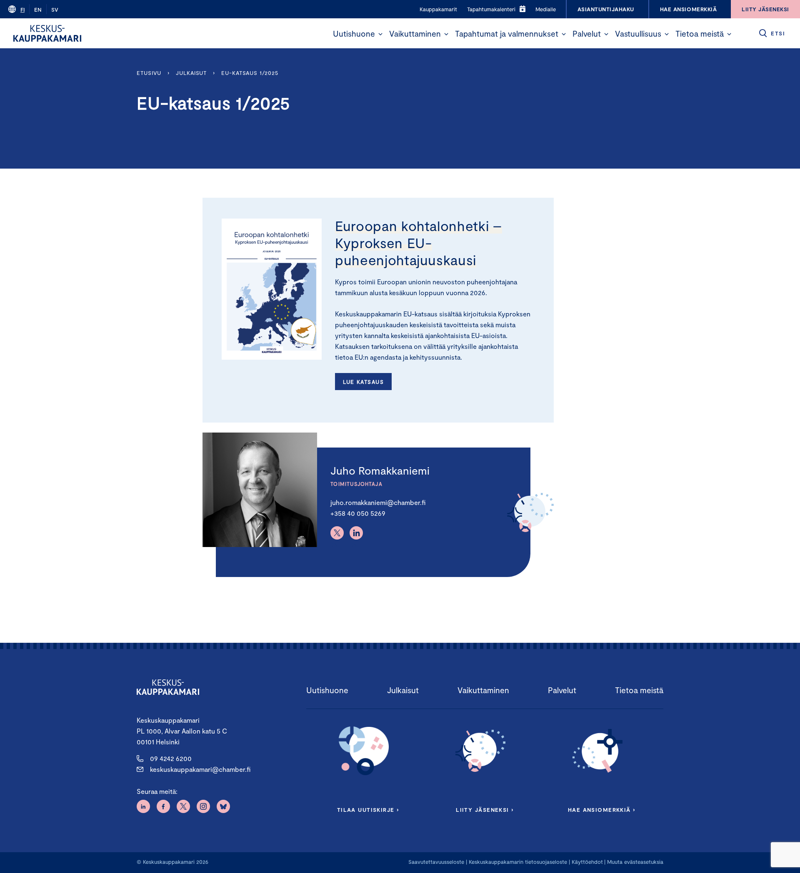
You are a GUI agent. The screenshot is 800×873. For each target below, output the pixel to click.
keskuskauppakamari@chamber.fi (200, 769)
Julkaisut (191, 73)
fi (22, 9)
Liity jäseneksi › (484, 809)
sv (54, 9)
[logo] (47, 33)
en (38, 9)
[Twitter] (337, 533)
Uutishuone (354, 33)
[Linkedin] (356, 533)
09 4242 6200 (171, 758)
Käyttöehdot (587, 861)
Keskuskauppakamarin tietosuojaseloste (517, 861)
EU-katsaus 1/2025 (249, 73)
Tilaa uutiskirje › (368, 809)
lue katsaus (363, 381)
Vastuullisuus (638, 33)
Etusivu (149, 73)
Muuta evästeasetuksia (635, 861)
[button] (380, 34)
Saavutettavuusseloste (436, 861)
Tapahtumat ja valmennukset (506, 33)
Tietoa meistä (699, 33)
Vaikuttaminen (415, 33)
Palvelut (586, 33)
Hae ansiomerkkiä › (601, 809)
